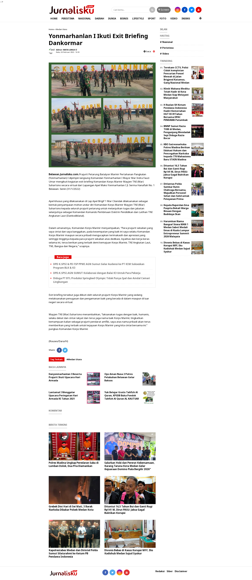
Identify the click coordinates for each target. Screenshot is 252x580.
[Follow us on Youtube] (127, 572)
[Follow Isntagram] (120, 572)
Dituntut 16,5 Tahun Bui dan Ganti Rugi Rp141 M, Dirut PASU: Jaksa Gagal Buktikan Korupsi (128, 510)
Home (51, 29)
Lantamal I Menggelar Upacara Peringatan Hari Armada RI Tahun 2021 (63, 395)
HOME (53, 18)
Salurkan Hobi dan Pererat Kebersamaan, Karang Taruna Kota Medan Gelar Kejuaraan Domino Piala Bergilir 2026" (129, 466)
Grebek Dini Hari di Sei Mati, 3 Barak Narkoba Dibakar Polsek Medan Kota (71, 508)
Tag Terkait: (56, 359)
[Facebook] (59, 350)
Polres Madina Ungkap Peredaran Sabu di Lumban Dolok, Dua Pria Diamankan (74, 464)
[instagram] (178, 10)
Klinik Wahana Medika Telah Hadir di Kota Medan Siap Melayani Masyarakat (177, 93)
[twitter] (192, 10)
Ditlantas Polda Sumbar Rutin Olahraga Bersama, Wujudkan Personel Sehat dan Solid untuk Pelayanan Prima (176, 191)
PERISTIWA (68, 18)
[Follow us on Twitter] (112, 572)
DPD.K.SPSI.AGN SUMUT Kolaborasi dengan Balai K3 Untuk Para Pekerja (96, 273)
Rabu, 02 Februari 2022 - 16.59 (67, 52)
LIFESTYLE (138, 18)
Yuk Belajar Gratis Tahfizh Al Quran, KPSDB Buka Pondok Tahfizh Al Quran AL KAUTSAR (121, 395)
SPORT (152, 18)
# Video (164, 53)
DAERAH (99, 18)
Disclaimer (181, 571)
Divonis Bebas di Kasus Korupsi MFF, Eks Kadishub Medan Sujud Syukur (128, 552)
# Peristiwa (167, 47)
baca (148, 51)
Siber (170, 571)
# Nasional (166, 42)
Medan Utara (61, 29)
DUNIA (112, 18)
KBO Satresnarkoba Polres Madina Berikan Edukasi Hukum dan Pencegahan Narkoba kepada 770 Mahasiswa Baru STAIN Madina (177, 152)
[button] (200, 17)
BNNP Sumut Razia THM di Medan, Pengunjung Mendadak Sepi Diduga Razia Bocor (177, 132)
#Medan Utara (74, 359)
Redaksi (160, 571)
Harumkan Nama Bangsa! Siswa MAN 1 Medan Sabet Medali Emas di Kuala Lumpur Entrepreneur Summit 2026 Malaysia (176, 229)
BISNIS (124, 18)
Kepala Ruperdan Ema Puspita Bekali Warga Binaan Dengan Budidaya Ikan (176, 209)
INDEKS (186, 18)
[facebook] (185, 10)
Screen (164, 9)
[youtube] (199, 10)
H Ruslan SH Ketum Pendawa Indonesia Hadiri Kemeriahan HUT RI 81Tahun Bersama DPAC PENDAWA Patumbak (176, 112)
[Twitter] (65, 350)
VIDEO (173, 18)
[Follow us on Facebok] (105, 572)
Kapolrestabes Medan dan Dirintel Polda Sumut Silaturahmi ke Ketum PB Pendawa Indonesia (73, 553)
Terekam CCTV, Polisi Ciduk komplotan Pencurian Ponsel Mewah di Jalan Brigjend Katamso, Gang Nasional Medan (176, 75)
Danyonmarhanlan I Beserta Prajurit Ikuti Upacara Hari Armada (65, 377)
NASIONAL (84, 18)
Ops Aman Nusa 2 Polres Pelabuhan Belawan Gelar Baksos (119, 377)
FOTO (163, 18)
